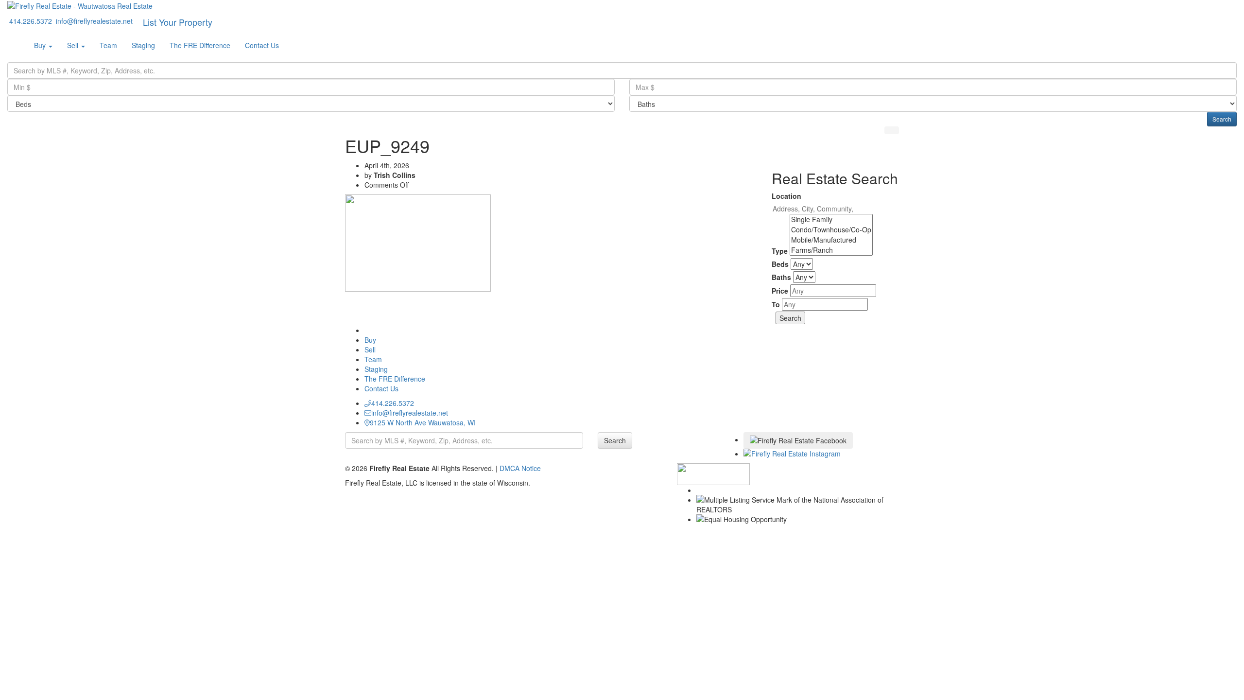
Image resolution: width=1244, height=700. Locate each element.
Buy (41, 45)
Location (786, 196)
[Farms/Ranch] (831, 250)
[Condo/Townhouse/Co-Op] (831, 230)
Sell (73, 45)
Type (780, 251)
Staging (143, 45)
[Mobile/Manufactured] (831, 240)
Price (780, 291)
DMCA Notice (520, 468)
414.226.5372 (392, 403)
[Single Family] (831, 219)
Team (108, 45)
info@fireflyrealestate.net (409, 413)
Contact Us (262, 45)
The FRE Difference (200, 45)
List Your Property (177, 22)
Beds (780, 264)
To (776, 304)
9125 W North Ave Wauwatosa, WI (423, 422)
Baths (781, 277)
